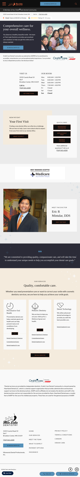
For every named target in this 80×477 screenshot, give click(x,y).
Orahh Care (60, 443)
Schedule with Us (50, 4)
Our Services (34, 435)
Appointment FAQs (62, 133)
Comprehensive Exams (13, 341)
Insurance (33, 452)
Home (31, 431)
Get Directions (28, 93)
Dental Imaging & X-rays (13, 345)
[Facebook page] (70, 469)
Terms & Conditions (63, 435)
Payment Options (62, 140)
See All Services (40, 355)
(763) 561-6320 (43, 14)
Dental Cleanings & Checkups (14, 338)
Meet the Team (61, 222)
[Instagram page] (77, 469)
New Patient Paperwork (62, 127)
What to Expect (18, 136)
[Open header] (4, 4)
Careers (58, 439)
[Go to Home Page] (15, 4)
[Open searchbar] (76, 4)
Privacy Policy (61, 431)
